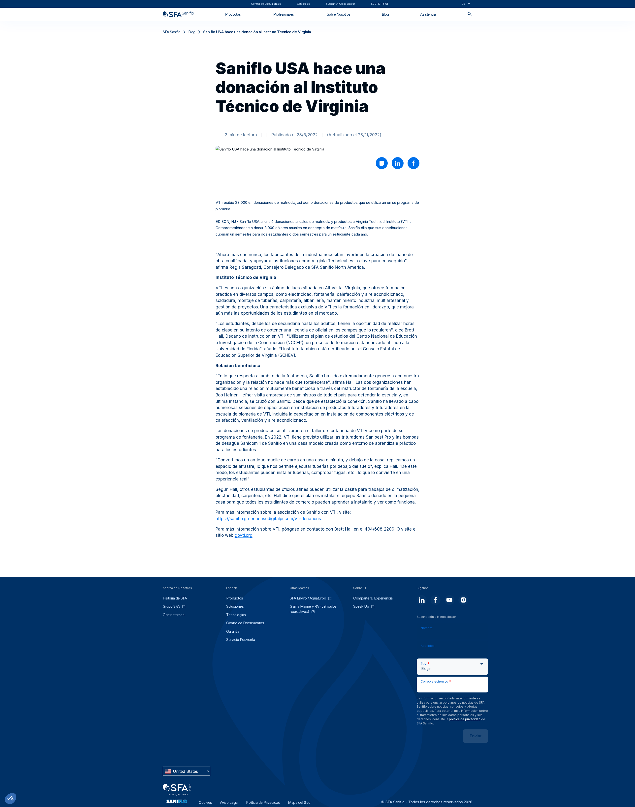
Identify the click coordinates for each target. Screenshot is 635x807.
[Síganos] (422, 600)
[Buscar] (469, 14)
